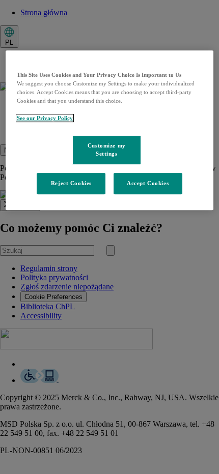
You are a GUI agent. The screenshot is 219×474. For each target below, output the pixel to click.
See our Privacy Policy (45, 118)
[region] (110, 130)
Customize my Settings (107, 149)
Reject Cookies (71, 183)
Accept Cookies (148, 183)
